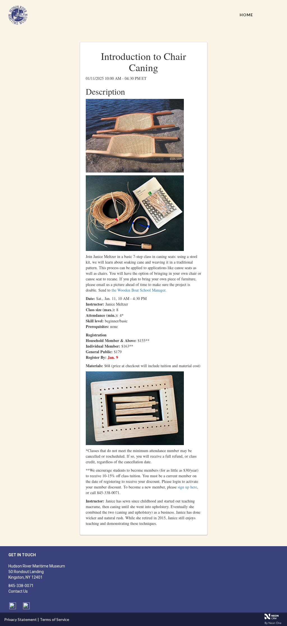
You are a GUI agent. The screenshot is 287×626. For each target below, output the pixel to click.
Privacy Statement (20, 619)
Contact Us (18, 591)
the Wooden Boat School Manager (138, 290)
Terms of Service (54, 619)
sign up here (187, 487)
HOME (246, 14)
